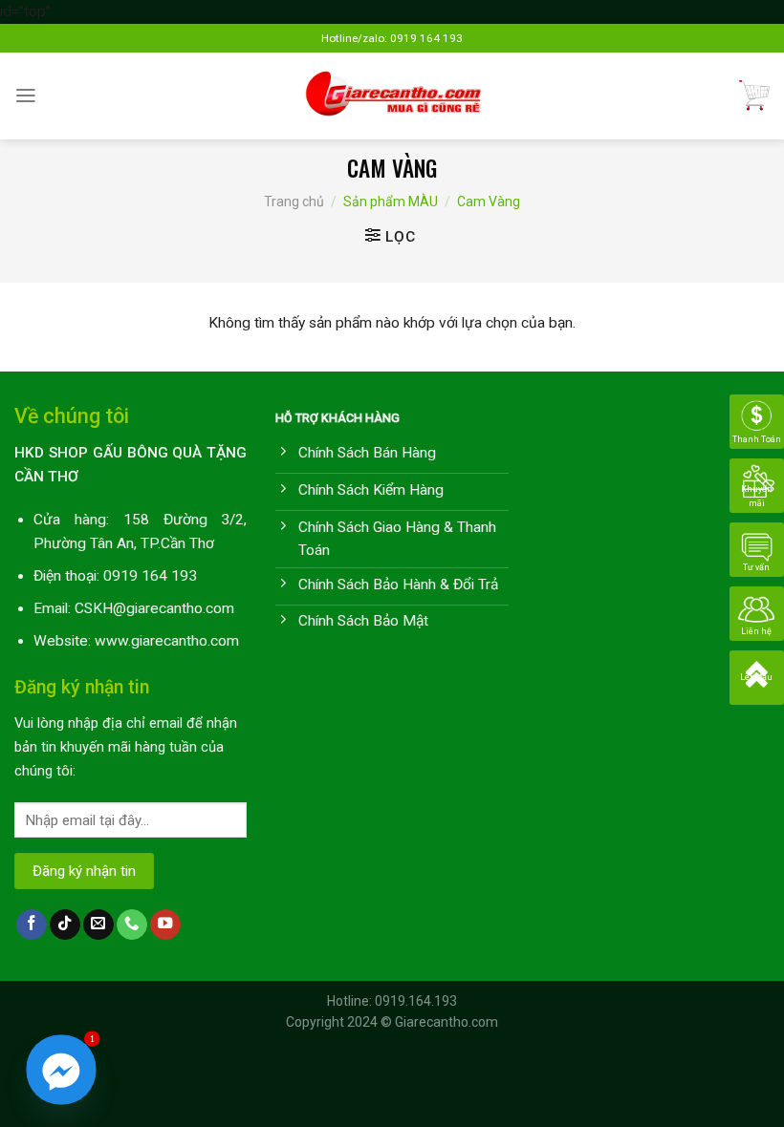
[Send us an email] (98, 925)
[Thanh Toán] (757, 421)
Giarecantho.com (446, 1022)
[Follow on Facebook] (31, 925)
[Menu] (25, 95)
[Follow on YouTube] (165, 925)
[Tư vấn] (757, 549)
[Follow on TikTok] (65, 925)
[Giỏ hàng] (754, 95)
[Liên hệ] (757, 613)
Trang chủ (294, 201)
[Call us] (132, 925)
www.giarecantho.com (167, 640)
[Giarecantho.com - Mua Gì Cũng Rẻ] (392, 96)
